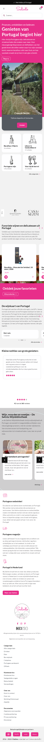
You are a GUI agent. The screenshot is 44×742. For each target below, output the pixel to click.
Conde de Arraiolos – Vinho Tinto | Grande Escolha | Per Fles (18, 268)
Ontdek (22, 125)
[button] (4, 9)
